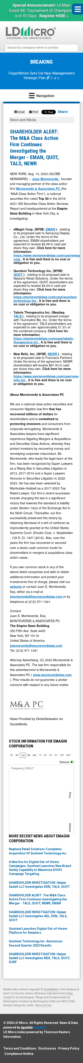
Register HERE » (53, 15)
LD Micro (21, 1023)
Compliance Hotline (18, 1053)
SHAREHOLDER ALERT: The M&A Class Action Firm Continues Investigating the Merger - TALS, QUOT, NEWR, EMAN (38, 899)
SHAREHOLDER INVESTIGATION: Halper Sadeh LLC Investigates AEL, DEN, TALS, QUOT (38, 916)
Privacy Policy (68, 1048)
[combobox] (41, 48)
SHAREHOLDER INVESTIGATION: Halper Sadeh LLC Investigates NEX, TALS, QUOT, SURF (39, 958)
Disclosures (47, 1048)
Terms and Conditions (19, 1048)
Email (21, 112)
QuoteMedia (51, 989)
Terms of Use (43, 1005)
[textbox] (43, 48)
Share (63, 112)
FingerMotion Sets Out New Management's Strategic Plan (41, 75)
